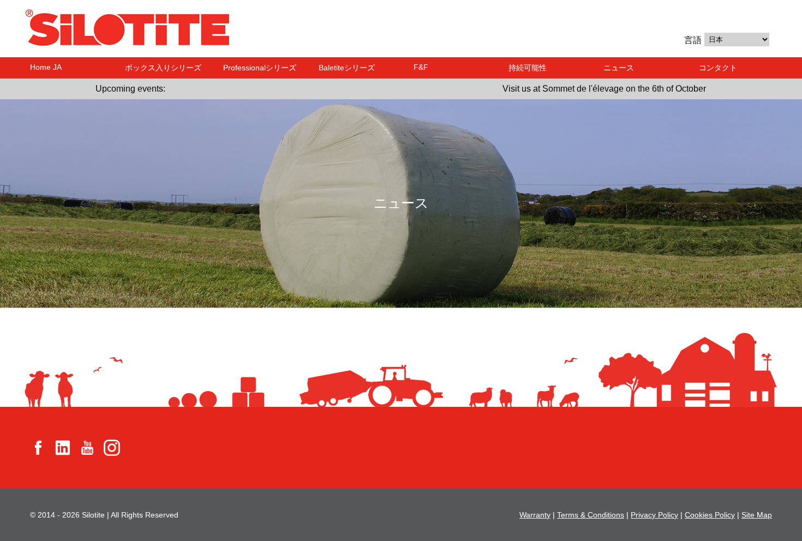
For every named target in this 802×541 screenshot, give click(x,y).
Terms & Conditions (590, 514)
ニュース (618, 67)
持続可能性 (527, 67)
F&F (421, 67)
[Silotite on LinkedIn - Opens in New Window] (63, 447)
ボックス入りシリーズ (163, 67)
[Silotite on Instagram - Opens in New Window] (112, 447)
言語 (693, 40)
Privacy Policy (654, 514)
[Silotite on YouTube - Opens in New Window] (87, 447)
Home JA (46, 67)
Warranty (534, 514)
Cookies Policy (710, 514)
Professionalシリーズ (259, 67)
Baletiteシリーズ (347, 67)
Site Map (756, 514)
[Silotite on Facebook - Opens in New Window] (38, 447)
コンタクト (718, 67)
